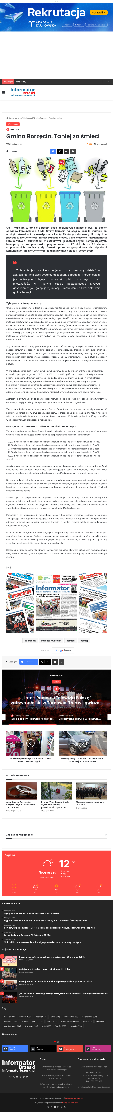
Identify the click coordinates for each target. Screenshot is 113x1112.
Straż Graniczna (12, 1026)
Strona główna (14, 118)
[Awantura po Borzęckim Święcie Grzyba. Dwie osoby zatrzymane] (21, 791)
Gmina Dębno (71, 1017)
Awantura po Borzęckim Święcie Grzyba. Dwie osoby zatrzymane (20, 805)
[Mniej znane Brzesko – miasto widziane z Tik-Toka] (9, 973)
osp (25, 1021)
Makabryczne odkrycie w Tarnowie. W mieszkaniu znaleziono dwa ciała (56, 697)
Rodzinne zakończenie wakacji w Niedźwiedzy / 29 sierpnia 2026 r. (52, 957)
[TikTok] (23, 1076)
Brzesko (40, 1017)
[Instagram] (20, 1076)
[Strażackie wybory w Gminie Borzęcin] (91, 791)
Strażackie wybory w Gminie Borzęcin (90, 803)
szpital (47, 1026)
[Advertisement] (56, 58)
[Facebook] (53, 151)
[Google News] (63, 650)
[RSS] (27, 1076)
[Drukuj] (73, 151)
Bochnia (9, 1017)
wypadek (76, 1026)
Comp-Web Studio (70, 1103)
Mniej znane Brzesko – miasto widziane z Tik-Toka (44, 969)
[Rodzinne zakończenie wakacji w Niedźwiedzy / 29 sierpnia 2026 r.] (9, 961)
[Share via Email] (66, 151)
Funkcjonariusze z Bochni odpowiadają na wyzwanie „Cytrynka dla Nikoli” (56, 981)
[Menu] (3, 93)
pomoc (52, 1021)
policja (37, 1021)
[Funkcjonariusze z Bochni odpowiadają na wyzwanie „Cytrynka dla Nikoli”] (9, 985)
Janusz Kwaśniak (52, 640)
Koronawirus (89, 1017)
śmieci (71, 640)
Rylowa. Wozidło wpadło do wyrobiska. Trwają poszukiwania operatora (55, 805)
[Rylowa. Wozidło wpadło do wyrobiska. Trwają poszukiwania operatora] (56, 791)
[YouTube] (17, 1076)
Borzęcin (31, 640)
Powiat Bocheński (70, 1021)
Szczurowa (31, 1026)
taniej (85, 640)
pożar (87, 1021)
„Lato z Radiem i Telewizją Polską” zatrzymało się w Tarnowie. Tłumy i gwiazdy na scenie (53, 82)
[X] (60, 151)
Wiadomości (27, 118)
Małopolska (10, 1021)
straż (100, 1021)
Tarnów (61, 1026)
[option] (56, 697)
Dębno (55, 1017)
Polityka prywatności (74, 1098)
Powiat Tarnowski (56, 684)
